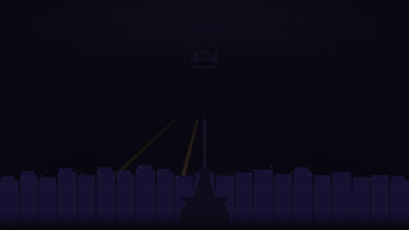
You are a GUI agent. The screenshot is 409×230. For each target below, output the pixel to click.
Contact (402, 226)
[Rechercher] (54, 225)
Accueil (397, 226)
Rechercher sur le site (10, 222)
